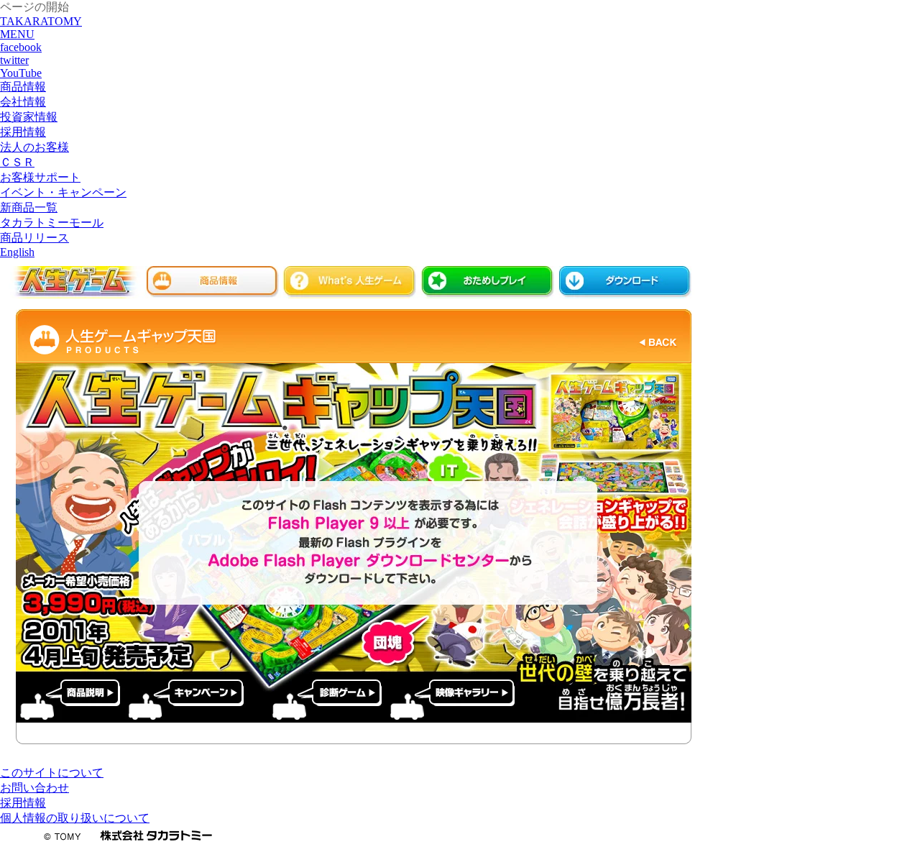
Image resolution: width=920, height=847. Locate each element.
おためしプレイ (487, 282)
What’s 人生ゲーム (350, 282)
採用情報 (23, 803)
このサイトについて (52, 772)
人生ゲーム (72, 282)
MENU (17, 34)
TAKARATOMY (41, 21)
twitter (14, 60)
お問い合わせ (34, 788)
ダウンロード (625, 282)
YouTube (21, 73)
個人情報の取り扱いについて (75, 818)
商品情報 (212, 282)
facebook (21, 47)
